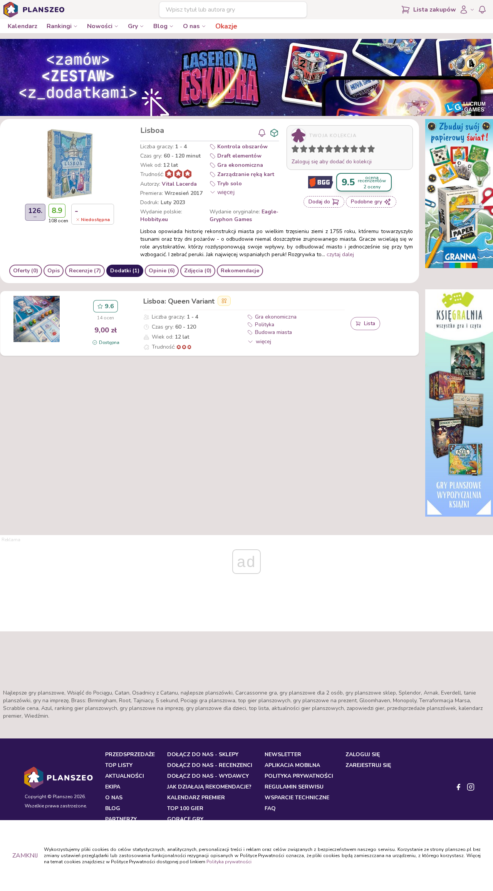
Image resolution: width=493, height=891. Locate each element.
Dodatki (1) (124, 270)
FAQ (270, 808)
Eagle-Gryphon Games (244, 215)
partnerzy (121, 819)
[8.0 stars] (356, 150)
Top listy (118, 765)
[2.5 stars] (310, 150)
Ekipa (112, 786)
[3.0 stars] (314, 150)
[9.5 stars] (369, 150)
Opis (53, 270)
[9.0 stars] (364, 150)
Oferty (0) (25, 270)
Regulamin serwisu (294, 786)
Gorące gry (185, 819)
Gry (133, 26)
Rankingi (59, 26)
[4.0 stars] (322, 150)
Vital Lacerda (179, 184)
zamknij (25, 855)
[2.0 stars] (305, 150)
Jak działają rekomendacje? (209, 786)
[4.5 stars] (327, 150)
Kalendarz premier (196, 797)
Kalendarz (22, 26)
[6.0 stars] (339, 150)
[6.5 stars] (344, 150)
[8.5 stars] (361, 150)
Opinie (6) (162, 270)
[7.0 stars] (347, 150)
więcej (226, 192)
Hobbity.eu (154, 219)
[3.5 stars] (319, 150)
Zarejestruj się (368, 765)
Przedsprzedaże (130, 754)
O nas (191, 26)
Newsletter (283, 754)
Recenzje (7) (85, 270)
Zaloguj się (362, 754)
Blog (160, 26)
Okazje (226, 26)
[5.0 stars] (331, 150)
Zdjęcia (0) (197, 270)
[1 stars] (293, 150)
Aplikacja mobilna (292, 765)
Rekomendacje (240, 270)
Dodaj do (319, 201)
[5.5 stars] (335, 150)
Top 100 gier (185, 808)
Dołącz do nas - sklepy (202, 754)
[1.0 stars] (297, 150)
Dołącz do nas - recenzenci (209, 765)
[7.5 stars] (352, 150)
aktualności (124, 776)
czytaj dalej (340, 254)
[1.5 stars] (302, 150)
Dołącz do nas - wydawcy (208, 776)
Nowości (99, 26)
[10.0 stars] (373, 150)
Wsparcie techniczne (297, 797)
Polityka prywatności (229, 862)
